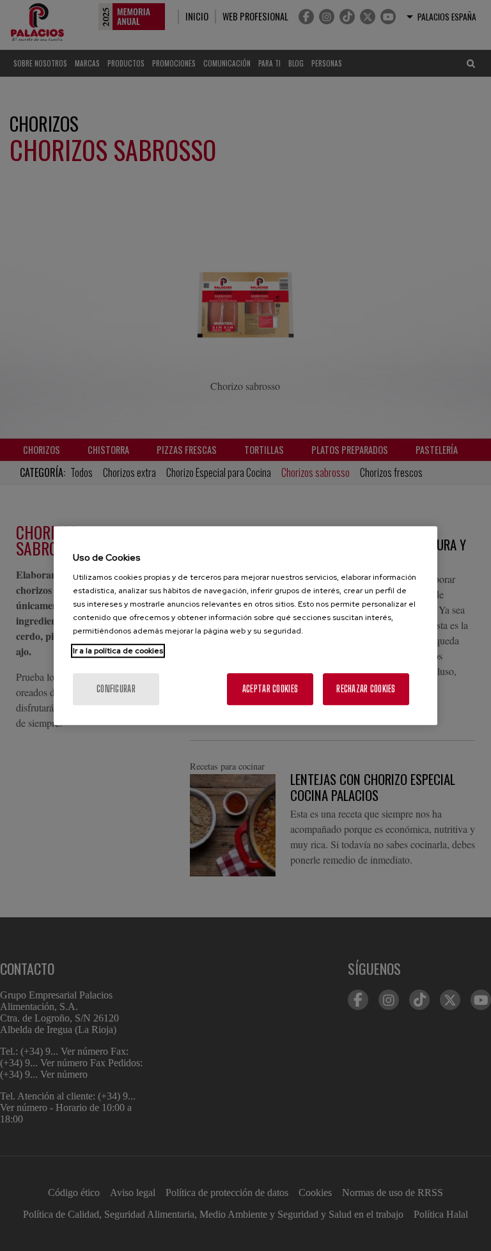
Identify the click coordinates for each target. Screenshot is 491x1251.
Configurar (116, 688)
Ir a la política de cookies (118, 651)
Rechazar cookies (365, 688)
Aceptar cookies (270, 688)
